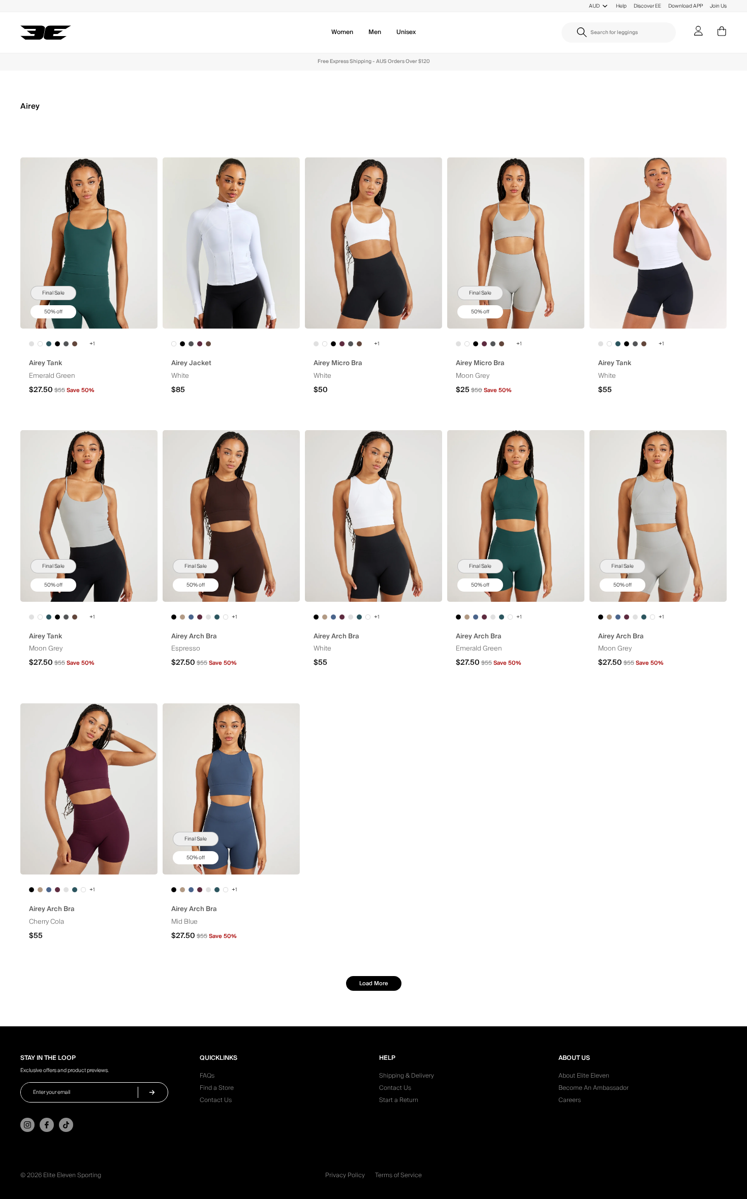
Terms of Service (398, 1175)
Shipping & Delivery (406, 1077)
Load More (373, 983)
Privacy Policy (345, 1175)
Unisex (406, 32)
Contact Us (216, 1101)
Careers (569, 1101)
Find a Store (217, 1089)
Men (374, 32)
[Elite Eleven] (45, 33)
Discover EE (647, 6)
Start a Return (398, 1101)
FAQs (207, 1077)
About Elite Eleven (583, 1077)
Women (342, 32)
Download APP (685, 6)
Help (621, 6)
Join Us (718, 6)
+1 (92, 343)
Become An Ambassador (593, 1089)
